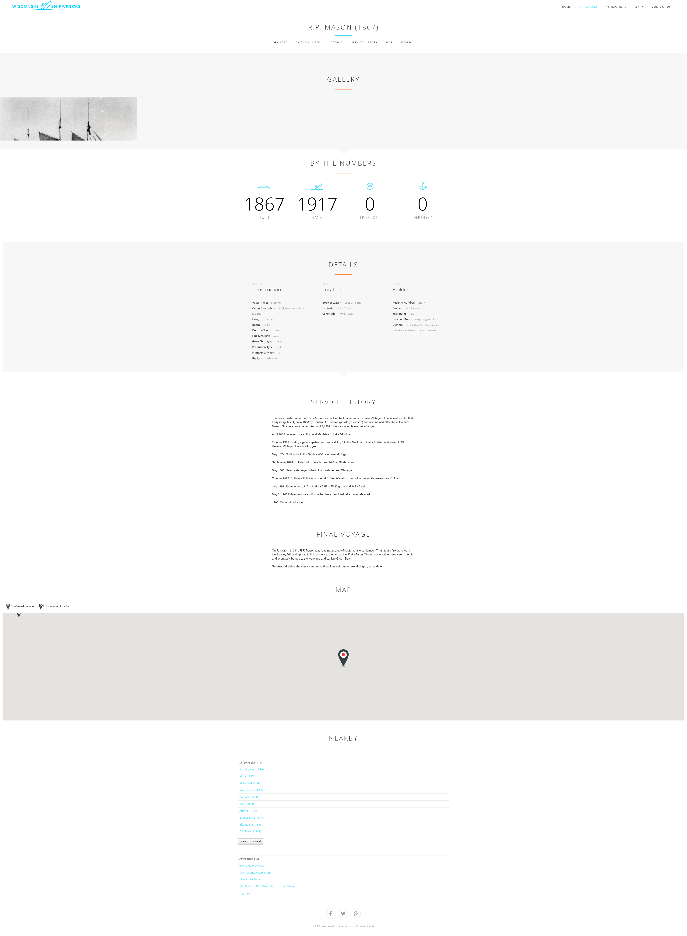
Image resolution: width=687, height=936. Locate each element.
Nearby (407, 42)
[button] (19, 614)
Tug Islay (244, 893)
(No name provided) (251, 865)
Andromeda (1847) (251, 790)
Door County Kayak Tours (255, 872)
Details (337, 42)
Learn (639, 6)
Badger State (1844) (251, 817)
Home (566, 6)
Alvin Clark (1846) (250, 783)
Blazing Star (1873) (250, 824)
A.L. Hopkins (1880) (251, 769)
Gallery (280, 42)
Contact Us (661, 6)
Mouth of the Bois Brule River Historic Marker (267, 886)
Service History (364, 42)
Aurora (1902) (248, 810)
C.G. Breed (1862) (250, 831)
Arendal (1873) (248, 797)
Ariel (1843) (246, 804)
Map (389, 42)
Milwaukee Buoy (249, 879)
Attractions (616, 6)
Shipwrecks (588, 6)
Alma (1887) (246, 776)
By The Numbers (309, 42)
